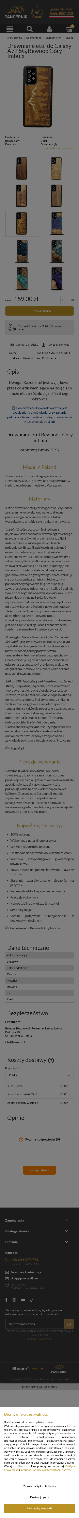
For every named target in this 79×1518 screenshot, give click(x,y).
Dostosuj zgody (39, 1497)
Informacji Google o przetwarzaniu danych (45, 1470)
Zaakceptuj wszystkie (39, 1508)
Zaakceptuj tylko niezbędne (39, 1486)
